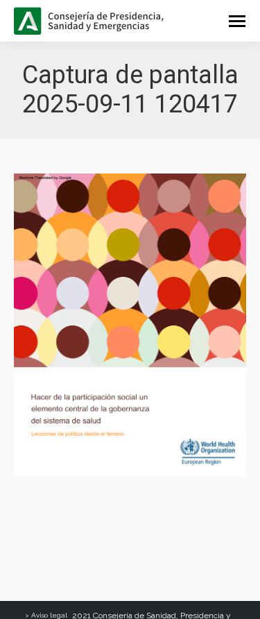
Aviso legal (49, 615)
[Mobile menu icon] (237, 21)
